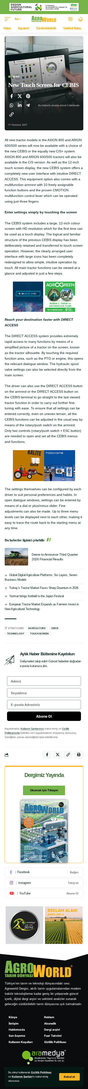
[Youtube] (44, 893)
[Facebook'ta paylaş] (11, 96)
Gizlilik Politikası (41, 1072)
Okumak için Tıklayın (44, 790)
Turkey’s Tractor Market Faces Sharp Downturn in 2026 (43, 588)
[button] (69, 1077)
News (15, 76)
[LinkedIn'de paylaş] (19, 105)
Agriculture (37, 628)
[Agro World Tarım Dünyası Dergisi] (44, 19)
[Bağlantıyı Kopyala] (11, 114)
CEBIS (54, 628)
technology (15, 633)
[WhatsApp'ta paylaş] (11, 105)
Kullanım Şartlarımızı (32, 728)
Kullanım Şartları (22, 1076)
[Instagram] (44, 883)
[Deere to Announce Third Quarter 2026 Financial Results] (16, 556)
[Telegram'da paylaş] (28, 105)
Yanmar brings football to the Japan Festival (36, 596)
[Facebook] (44, 872)
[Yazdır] (78, 755)
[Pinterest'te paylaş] (28, 96)
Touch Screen (39, 633)
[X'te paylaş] (19, 96)
